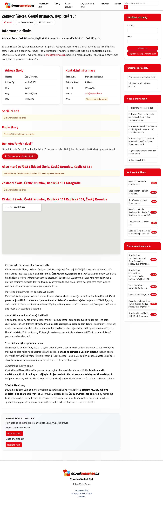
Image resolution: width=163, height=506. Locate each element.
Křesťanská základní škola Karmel (137, 201)
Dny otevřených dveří (87, 5)
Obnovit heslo (14, 433)
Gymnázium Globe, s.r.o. (138, 294)
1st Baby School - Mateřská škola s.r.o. (137, 287)
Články (57, 3)
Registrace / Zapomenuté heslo (142, 53)
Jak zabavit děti (136, 160)
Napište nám (13, 444)
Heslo (129, 36)
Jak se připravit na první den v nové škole (142, 152)
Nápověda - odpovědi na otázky (139, 85)
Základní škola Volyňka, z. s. (139, 223)
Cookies (81, 496)
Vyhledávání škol (43, 5)
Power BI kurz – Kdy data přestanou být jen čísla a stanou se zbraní (141, 117)
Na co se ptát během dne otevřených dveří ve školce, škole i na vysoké (141, 141)
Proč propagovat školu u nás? (141, 77)
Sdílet (9, 22)
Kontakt (117, 3)
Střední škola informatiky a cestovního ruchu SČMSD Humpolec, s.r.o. (138, 274)
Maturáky (104, 3)
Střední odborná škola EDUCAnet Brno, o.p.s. (138, 315)
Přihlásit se (142, 48)
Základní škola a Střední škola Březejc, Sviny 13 (139, 232)
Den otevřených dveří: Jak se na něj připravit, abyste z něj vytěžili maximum (142, 129)
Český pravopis (69, 5)
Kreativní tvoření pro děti (140, 107)
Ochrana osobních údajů (81, 493)
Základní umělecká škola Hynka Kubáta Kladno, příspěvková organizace (139, 304)
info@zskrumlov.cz (55, 55)
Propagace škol (81, 490)
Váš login (131, 25)
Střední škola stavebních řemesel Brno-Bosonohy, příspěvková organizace (139, 259)
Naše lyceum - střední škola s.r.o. (138, 192)
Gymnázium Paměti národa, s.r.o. (137, 183)
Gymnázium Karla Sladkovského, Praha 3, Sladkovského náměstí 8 (139, 212)
